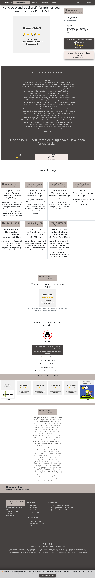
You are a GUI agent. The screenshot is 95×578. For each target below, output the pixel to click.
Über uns (35, 2)
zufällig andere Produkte (19, 489)
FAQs (31, 526)
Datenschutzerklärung (37, 510)
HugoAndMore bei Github (62, 510)
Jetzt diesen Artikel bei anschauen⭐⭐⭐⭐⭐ (17, 157)
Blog (77, 2)
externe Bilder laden (47, 576)
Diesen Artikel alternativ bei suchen (79, 55)
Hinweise (87, 2)
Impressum (34, 508)
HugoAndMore (6, 2)
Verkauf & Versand (49, 2)
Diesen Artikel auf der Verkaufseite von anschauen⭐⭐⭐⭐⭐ (79, 43)
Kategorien (20, 2)
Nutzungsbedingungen (37, 524)
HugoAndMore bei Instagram (63, 508)
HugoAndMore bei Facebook (63, 505)
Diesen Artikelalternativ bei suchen (51, 157)
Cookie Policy (34, 512)
